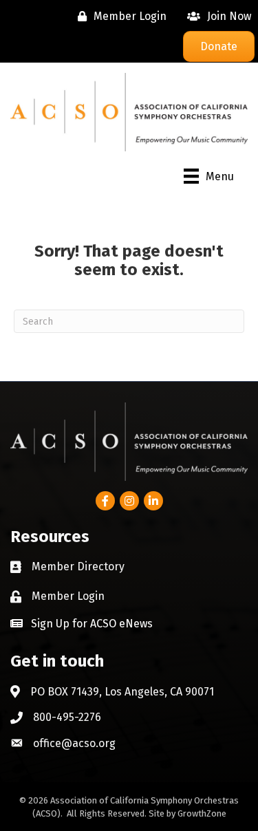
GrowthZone (202, 813)
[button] (81, 623)
